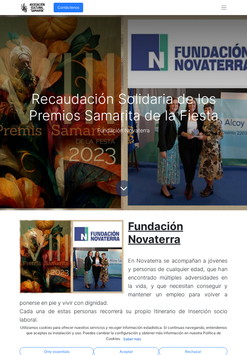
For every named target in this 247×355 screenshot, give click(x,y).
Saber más (132, 339)
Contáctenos (68, 7)
